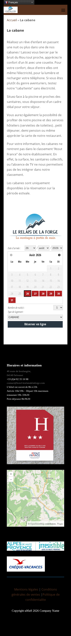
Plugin (59, 524)
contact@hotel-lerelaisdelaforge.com (26, 383)
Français (13, 2)
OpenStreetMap (37, 524)
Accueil (12, 20)
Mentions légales (26, 589)
